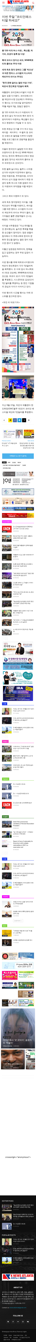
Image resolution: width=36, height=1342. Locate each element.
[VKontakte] (28, 1322)
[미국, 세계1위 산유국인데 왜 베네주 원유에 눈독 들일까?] (7, 720)
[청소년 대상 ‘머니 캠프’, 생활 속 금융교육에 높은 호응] (7, 538)
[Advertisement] (18, 1100)
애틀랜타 (5, 531)
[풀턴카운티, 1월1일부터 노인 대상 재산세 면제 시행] (7, 758)
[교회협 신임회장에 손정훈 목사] (7, 942)
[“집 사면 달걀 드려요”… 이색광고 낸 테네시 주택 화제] (7, 834)
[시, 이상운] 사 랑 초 (19, 784)
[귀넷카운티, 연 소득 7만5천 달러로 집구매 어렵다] (7, 767)
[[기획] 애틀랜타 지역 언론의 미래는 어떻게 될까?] (7, 730)
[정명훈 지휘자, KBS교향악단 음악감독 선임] (7, 914)
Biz (3, 606)
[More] (29, 420)
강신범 (14, 462)
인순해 (24, 465)
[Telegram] (20, 420)
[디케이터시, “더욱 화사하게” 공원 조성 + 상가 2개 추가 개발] (7, 749)
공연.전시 (5, 587)
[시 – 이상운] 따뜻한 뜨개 (21, 793)
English (4, 826)
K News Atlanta (16, 25)
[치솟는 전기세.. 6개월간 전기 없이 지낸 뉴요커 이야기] (7, 711)
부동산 (4, 751)
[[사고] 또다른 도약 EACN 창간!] (7, 805)
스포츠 (4, 615)
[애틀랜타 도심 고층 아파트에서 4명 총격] (7, 557)
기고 (4, 789)
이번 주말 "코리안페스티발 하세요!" (11, 465)
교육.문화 (5, 541)
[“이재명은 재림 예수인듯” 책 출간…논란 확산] (7, 933)
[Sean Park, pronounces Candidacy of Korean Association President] (7, 824)
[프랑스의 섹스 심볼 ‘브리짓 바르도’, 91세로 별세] (7, 904)
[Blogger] (8, 1322)
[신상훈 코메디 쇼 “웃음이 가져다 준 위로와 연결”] (7, 585)
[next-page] (6, 638)
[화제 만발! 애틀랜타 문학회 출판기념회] (7, 547)
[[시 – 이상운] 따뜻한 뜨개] (7, 796)
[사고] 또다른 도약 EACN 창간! (22, 803)
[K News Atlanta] (9, 26)
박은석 (19, 462)
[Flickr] (18, 1322)
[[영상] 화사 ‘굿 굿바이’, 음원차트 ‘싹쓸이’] (18, 1028)
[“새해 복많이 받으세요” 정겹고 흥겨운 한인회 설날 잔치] (7, 575)
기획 (4, 713)
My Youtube (7, 1037)
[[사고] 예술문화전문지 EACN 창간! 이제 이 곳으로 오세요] (7, 529)
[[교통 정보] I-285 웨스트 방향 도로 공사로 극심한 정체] (7, 566)
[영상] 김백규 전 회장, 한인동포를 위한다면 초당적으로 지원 (27, 445)
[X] (24, 420)
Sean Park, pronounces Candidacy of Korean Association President (23, 823)
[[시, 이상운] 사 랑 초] (7, 786)
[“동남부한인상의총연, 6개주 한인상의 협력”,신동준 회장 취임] (7, 604)
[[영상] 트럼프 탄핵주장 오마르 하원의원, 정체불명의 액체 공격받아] (7, 1217)
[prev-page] (3, 638)
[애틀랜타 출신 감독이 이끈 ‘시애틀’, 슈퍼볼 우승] (7, 613)
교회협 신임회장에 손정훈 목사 (22, 940)
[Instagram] (23, 1322)
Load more (17, 921)
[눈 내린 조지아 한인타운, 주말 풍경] (7, 631)
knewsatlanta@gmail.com (18, 1308)
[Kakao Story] (10, 420)
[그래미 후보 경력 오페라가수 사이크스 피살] (13, 1059)
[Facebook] (15, 420)
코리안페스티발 (6, 468)
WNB (9, 462)
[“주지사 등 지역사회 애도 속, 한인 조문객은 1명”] (7, 594)
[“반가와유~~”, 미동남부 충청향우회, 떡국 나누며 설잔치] (7, 622)
